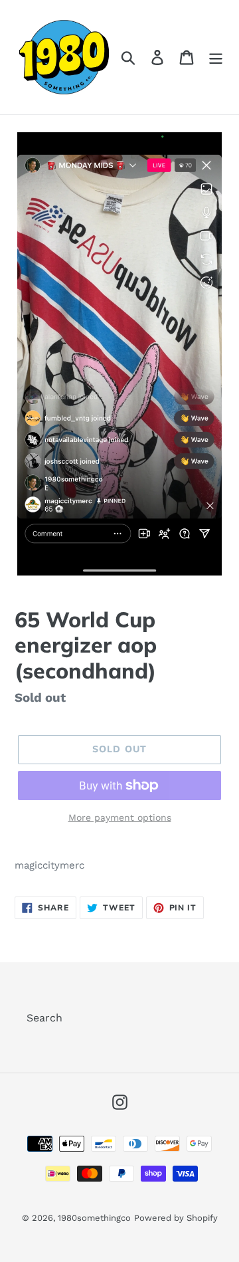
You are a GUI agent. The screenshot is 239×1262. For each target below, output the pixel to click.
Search (44, 1017)
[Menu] (215, 57)
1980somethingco (94, 1218)
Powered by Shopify (176, 1218)
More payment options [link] (119, 817)
